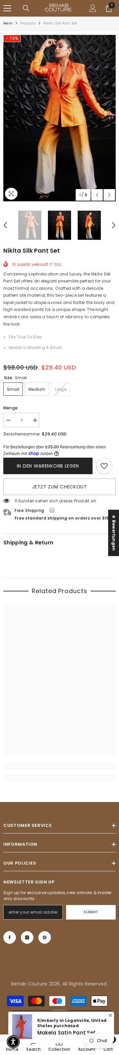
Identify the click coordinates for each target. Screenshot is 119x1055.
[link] (104, 466)
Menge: (11, 408)
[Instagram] (27, 937)
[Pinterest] (44, 937)
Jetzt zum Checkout (59, 486)
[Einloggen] (93, 8)
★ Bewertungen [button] (114, 533)
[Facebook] (9, 937)
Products (28, 23)
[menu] (7, 8)
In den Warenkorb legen (48, 466)
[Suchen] (26, 8)
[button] (97, 195)
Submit (91, 912)
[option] (59, 118)
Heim (8, 23)
